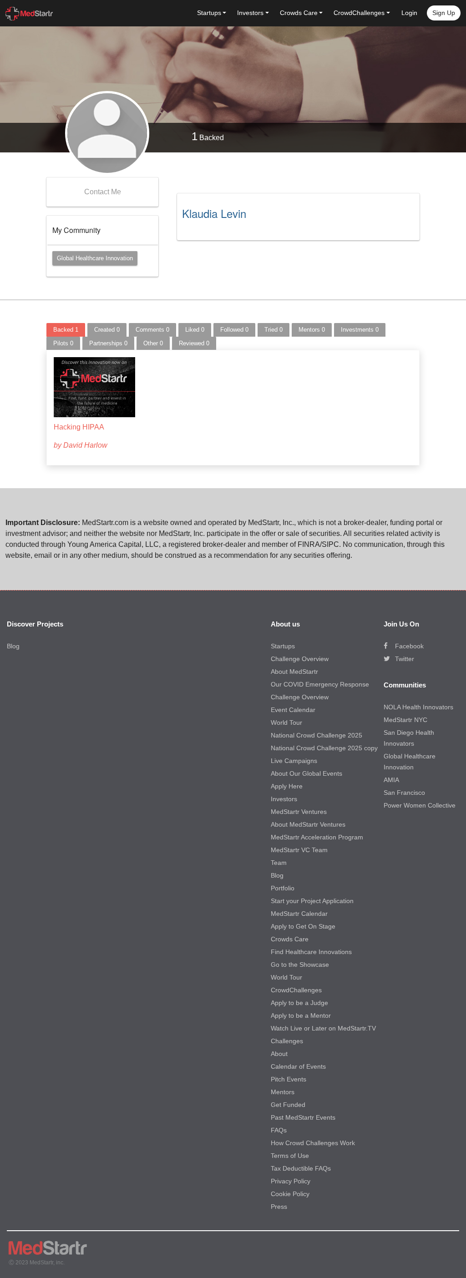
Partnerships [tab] (108, 343)
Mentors (282, 1092)
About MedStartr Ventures (308, 824)
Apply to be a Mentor (301, 1015)
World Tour (286, 722)
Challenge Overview (300, 658)
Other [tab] (153, 343)
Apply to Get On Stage (303, 926)
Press (279, 1206)
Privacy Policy (290, 1181)
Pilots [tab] (63, 343)
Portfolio (282, 888)
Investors (284, 799)
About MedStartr (294, 671)
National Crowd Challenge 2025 (316, 735)
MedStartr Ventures (299, 811)
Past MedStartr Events (303, 1117)
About (279, 1053)
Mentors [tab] (312, 329)
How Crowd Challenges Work (313, 1143)
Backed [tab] (65, 329)
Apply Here (287, 786)
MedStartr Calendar (299, 913)
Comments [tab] (152, 329)
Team (279, 862)
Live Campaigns (294, 760)
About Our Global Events (306, 773)
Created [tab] (107, 329)
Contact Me (102, 192)
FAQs (279, 1130)
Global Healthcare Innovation (95, 258)
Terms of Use (290, 1155)
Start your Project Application (312, 900)
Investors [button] (250, 12)
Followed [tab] (234, 329)
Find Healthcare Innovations (311, 951)
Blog (13, 646)
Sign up (443, 12)
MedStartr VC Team (299, 850)
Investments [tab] (360, 329)
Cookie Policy (290, 1193)
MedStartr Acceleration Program (317, 837)
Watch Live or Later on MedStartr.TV (323, 1028)
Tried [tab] (273, 329)
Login (409, 12)
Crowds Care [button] (299, 12)
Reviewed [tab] (194, 343)
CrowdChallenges (296, 990)
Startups (283, 646)
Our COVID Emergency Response (320, 684)
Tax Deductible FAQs (301, 1168)
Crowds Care (290, 939)
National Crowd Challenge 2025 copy (324, 748)
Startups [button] (209, 12)
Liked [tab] (194, 329)
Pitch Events (288, 1079)
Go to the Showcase (300, 964)
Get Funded (288, 1104)
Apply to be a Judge (299, 1002)
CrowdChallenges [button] (359, 12)
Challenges (287, 1041)
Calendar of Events (298, 1066)
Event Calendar (293, 709)
